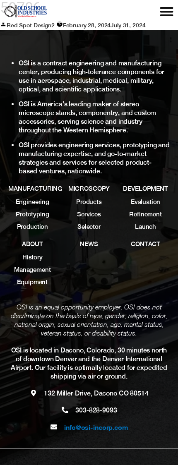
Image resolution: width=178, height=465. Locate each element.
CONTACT (145, 243)
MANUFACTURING (35, 188)
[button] (166, 11)
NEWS (89, 243)
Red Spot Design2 (31, 25)
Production (32, 226)
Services (89, 214)
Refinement (145, 214)
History (32, 257)
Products (89, 201)
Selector (89, 226)
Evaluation (146, 201)
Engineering (32, 201)
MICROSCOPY (89, 188)
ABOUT (32, 243)
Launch (145, 226)
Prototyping (32, 214)
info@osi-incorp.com (96, 427)
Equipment (32, 281)
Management (32, 269)
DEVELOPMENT (145, 188)
